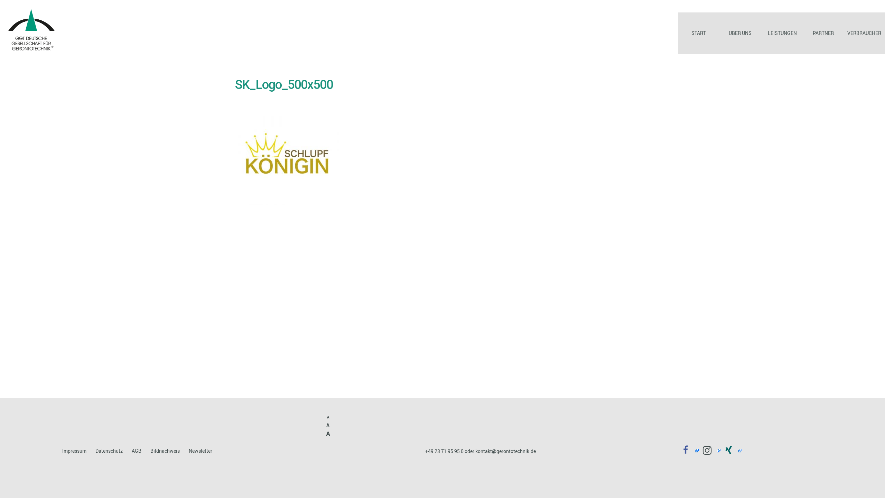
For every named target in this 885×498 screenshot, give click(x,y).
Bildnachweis (165, 451)
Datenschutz (109, 451)
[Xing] (731, 450)
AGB (136, 451)
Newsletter (200, 451)
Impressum (74, 451)
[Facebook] (688, 450)
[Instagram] (709, 450)
